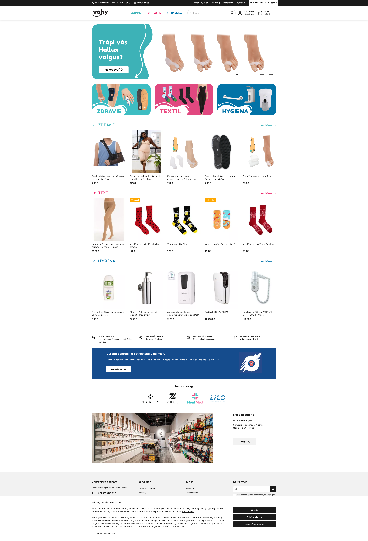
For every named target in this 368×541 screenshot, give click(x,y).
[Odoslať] (273, 489)
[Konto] (240, 13)
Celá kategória (267, 125)
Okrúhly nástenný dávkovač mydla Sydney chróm (105, 313)
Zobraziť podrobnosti (105, 534)
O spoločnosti (192, 492)
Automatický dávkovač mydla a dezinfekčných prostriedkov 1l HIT (259, 313)
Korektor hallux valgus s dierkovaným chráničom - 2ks (144, 177)
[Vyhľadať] (232, 12)
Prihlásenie (249, 11)
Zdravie (136, 12)
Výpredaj (240, 2)
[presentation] (262, 74)
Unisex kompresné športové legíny (259, 244)
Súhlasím (254, 510)
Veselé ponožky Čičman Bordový (221, 244)
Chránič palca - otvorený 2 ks (219, 176)
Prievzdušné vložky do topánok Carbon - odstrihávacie (182, 177)
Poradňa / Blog (200, 2)
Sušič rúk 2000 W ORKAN (179, 312)
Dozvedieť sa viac (118, 369)
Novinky (216, 2)
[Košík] (260, 13)
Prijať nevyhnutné (254, 517)
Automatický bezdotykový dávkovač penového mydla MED (145, 313)
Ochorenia (228, 2)
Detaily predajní (245, 441)
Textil (156, 12)
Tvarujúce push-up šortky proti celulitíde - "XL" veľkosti (107, 177)
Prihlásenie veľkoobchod (265, 2)
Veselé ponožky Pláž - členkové (182, 244)
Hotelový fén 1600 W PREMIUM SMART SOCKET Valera (219, 313)
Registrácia (249, 14)
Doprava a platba (147, 488)
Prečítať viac (188, 511)
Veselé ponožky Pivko (140, 244)
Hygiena (176, 12)
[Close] (275, 502)
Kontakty (190, 488)
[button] (234, 74)
